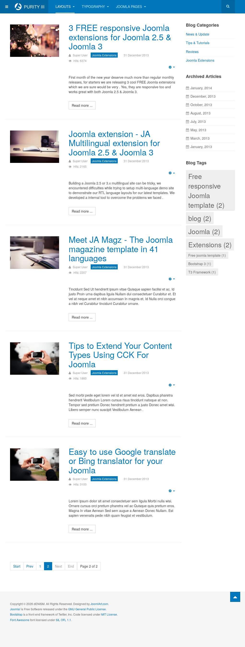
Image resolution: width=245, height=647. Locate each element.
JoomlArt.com (99, 604)
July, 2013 (198, 121)
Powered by (213, 608)
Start (16, 566)
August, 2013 (200, 113)
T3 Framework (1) (202, 272)
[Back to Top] (235, 597)
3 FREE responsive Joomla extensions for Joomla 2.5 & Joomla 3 (120, 36)
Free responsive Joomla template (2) (206, 190)
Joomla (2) (204, 231)
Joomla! (15, 609)
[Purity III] (29, 6)
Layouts (64, 6)
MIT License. (109, 614)
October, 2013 (201, 104)
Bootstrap (16, 614)
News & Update (197, 34)
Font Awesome (19, 620)
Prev (29, 566)
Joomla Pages (129, 6)
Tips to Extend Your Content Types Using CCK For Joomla (120, 354)
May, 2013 (198, 129)
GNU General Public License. (87, 609)
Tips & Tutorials (197, 42)
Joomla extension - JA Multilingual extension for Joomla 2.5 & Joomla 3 (114, 142)
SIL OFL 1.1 (63, 620)
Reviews (192, 51)
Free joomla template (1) (207, 255)
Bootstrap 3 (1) (199, 263)
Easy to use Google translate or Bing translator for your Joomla (122, 460)
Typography (94, 6)
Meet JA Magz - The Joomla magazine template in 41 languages (121, 248)
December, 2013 (203, 96)
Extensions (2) (210, 244)
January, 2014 (201, 87)
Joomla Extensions (200, 60)
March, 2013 (200, 138)
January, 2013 (201, 146)
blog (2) (199, 218)
